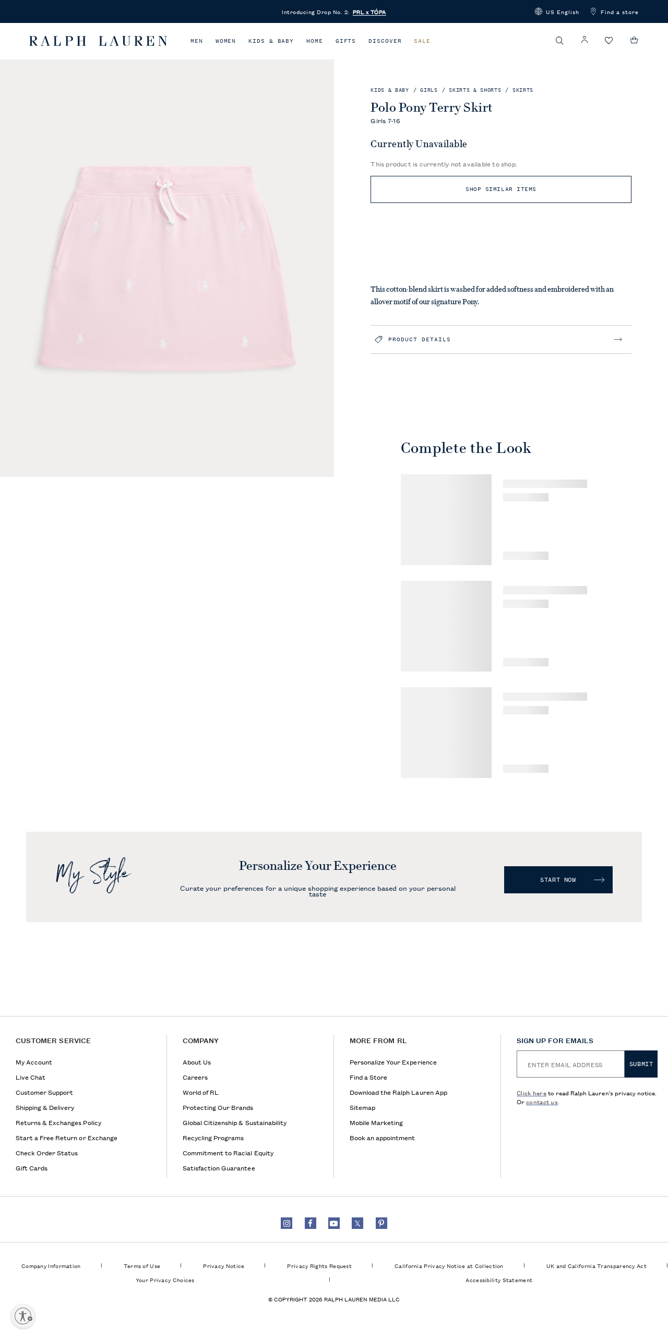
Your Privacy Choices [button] (165, 1279)
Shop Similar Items (501, 189)
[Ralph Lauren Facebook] (310, 1223)
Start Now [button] (558, 880)
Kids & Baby (271, 41)
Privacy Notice (223, 1265)
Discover (384, 41)
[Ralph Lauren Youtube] (334, 1223)
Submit (641, 1064)
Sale (422, 41)
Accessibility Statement (499, 1279)
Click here (531, 1092)
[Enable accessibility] (22, 1316)
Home (314, 41)
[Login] (584, 40)
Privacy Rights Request (319, 1265)
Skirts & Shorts (475, 90)
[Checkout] (634, 40)
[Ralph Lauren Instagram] (286, 1223)
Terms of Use (142, 1265)
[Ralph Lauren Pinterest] (381, 1223)
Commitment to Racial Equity (228, 1152)
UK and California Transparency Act (596, 1265)
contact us (542, 1101)
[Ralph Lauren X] (357, 1223)
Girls (428, 90)
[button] (557, 11)
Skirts (522, 90)
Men (196, 41)
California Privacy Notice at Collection (449, 1265)
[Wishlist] (609, 41)
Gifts (346, 41)
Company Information (51, 1265)
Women (226, 41)
